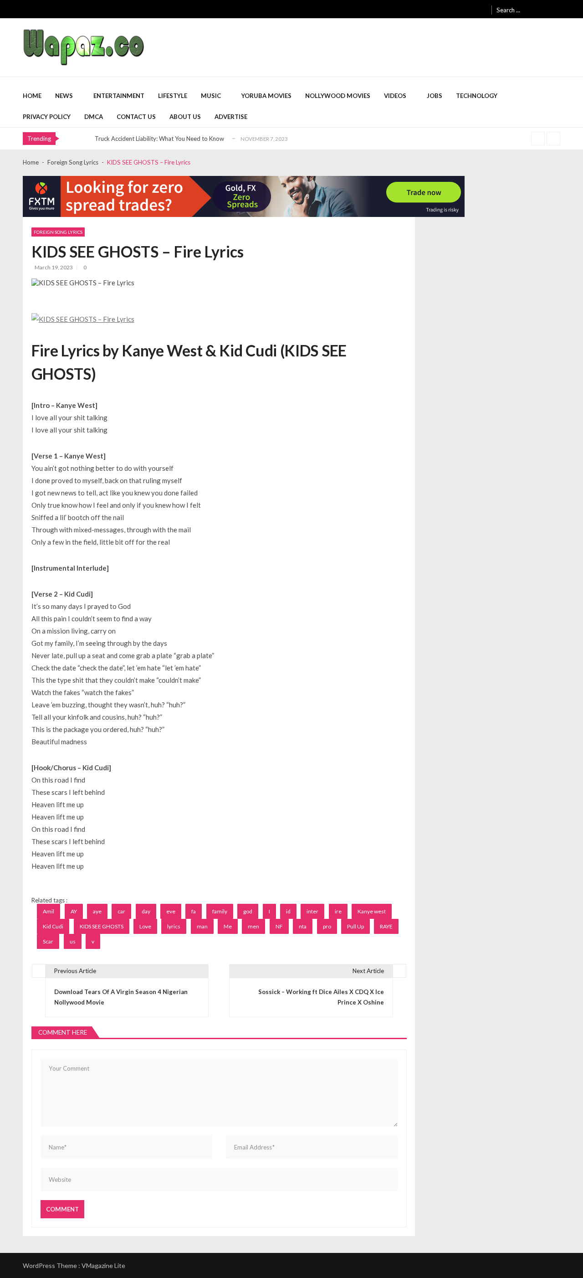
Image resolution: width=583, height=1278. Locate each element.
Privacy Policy (47, 116)
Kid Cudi (53, 926)
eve (170, 911)
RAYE (386, 926)
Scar (48, 941)
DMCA (93, 116)
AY (74, 911)
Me (228, 926)
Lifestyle (172, 95)
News (64, 95)
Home (32, 95)
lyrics (173, 926)
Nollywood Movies (337, 95)
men (253, 926)
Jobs (434, 95)
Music (211, 95)
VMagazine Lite (103, 1265)
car (121, 911)
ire (338, 911)
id (288, 911)
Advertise (231, 116)
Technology (476, 95)
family (219, 911)
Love (145, 926)
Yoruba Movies (266, 95)
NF (279, 926)
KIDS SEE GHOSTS (101, 926)
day (146, 911)
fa (193, 911)
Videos (395, 95)
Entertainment (118, 95)
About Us (185, 116)
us (73, 941)
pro (327, 926)
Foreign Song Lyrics (58, 232)
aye (97, 911)
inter (312, 911)
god (247, 911)
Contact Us (136, 116)
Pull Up (355, 926)
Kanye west (372, 911)
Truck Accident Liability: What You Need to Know (159, 138)
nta (303, 926)
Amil (48, 911)
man (202, 926)
